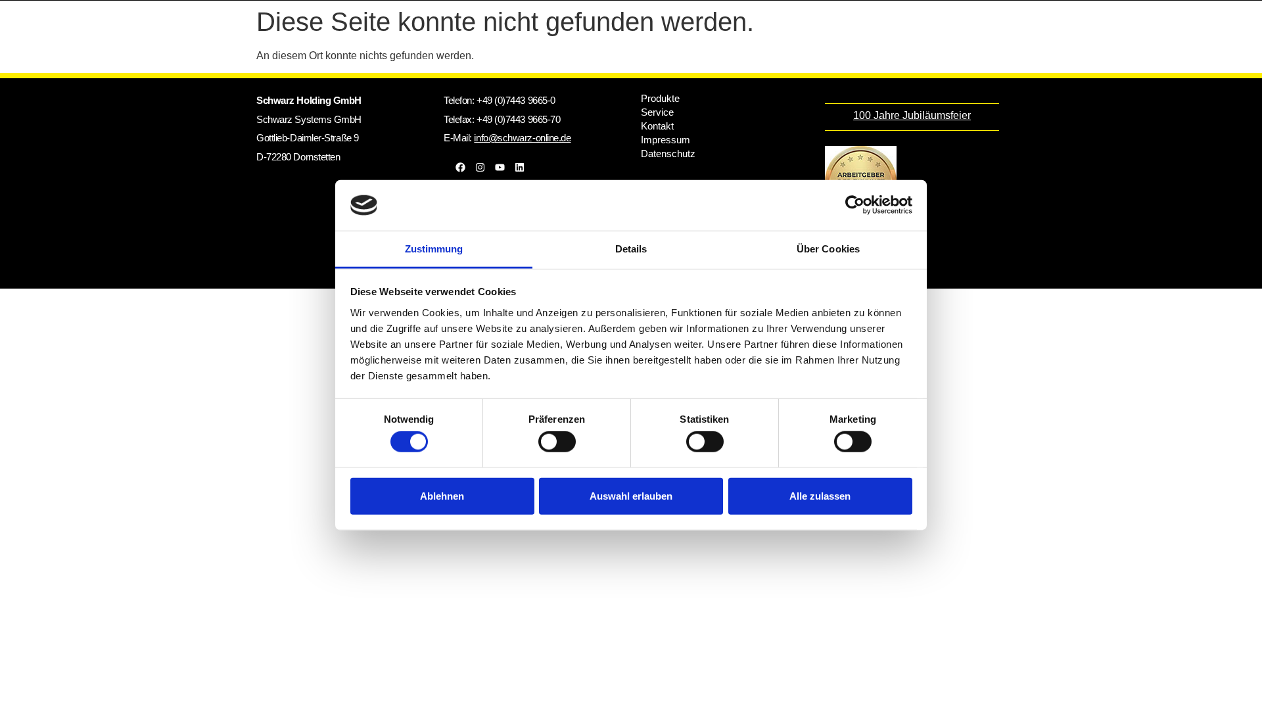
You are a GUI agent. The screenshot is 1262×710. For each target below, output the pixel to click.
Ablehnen (442, 495)
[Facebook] (460, 167)
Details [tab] (631, 248)
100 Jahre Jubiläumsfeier (912, 115)
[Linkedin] (519, 167)
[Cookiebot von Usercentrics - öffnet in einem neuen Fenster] (854, 205)
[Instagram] (480, 167)
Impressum (665, 139)
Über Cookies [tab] (828, 248)
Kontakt (657, 125)
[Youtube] (499, 167)
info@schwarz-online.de (522, 137)
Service (657, 112)
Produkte (660, 98)
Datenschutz (668, 153)
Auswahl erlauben (631, 495)
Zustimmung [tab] (434, 248)
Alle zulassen (820, 495)
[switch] (557, 441)
